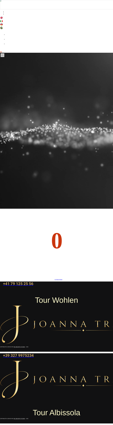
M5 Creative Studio (19, 346)
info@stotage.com (5, 48)
